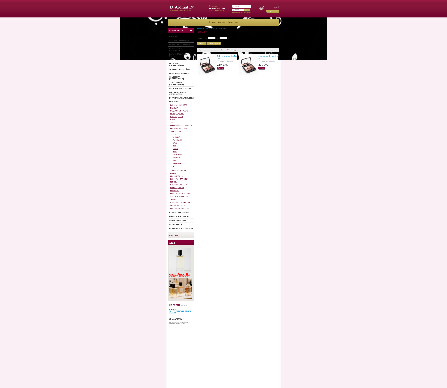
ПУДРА (172, 120)
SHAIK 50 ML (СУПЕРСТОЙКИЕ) (176, 64)
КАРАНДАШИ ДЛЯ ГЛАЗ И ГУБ (181, 125)
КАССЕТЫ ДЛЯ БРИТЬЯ (179, 213)
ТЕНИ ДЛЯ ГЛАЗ (176, 131)
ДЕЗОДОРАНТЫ (175, 224)
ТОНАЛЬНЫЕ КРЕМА (178, 170)
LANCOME (176, 137)
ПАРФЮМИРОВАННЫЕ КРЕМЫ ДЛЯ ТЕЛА (178, 186)
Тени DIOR (176, 157)
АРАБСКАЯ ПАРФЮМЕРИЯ (180, 88)
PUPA (175, 152)
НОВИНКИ (173, 37)
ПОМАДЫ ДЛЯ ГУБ (177, 114)
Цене (222, 50)
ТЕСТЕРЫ (173, 60)
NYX (174, 146)
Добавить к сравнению (226, 61)
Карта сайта (173, 235)
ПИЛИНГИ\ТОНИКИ (177, 176)
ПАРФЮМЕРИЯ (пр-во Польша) (178, 55)
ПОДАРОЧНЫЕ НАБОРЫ (179, 111)
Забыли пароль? (246, 12)
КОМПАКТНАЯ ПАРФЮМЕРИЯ (181, 98)
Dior (174, 166)
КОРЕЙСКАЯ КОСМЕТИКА (180, 208)
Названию (214, 50)
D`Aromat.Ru (182, 7)
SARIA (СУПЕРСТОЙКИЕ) (179, 73)
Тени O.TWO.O (178, 163)
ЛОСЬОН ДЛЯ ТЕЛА (177, 205)
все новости (184, 305)
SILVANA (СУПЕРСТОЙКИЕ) (180, 69)
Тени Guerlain (177, 155)
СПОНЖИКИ (174, 191)
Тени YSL (176, 160)
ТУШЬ (172, 122)
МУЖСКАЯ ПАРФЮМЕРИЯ (179, 44)
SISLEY (175, 149)
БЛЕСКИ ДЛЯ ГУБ (176, 117)
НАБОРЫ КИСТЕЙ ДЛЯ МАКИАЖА (178, 106)
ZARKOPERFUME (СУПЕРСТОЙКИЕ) (176, 83)
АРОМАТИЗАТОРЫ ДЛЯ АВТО (181, 228)
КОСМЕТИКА (174, 102)
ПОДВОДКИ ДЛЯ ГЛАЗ (178, 128)
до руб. (224, 38)
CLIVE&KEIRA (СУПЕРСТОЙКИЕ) (176, 78)
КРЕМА (173, 173)
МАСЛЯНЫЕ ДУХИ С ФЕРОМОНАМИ (177, 93)
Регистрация (236, 12)
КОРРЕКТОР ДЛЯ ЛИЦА (179, 179)
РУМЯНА (173, 182)
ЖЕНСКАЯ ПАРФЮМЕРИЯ (179, 41)
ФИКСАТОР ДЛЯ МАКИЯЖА (180, 202)
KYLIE (175, 143)
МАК (174, 134)
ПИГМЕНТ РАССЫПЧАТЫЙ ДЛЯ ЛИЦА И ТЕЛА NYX (180, 195)
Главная (199, 28)
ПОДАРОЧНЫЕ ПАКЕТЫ (179, 217)
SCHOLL (173, 199)
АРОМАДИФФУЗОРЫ (177, 220)
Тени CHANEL (177, 140)
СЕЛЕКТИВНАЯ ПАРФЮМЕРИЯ (175, 49)
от (206, 38)
